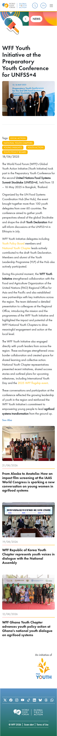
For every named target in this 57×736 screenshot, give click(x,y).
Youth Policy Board (13, 243)
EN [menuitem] (43, 5)
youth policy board (15, 152)
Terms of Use (42, 724)
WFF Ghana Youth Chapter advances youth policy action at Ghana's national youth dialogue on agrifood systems (27, 628)
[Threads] (46, 700)
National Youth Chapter (16, 248)
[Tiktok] (28, 700)
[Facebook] (11, 700)
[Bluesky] (40, 700)
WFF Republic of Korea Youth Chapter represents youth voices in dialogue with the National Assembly (28, 556)
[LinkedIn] (34, 700)
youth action (35, 147)
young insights (13, 147)
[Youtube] (23, 700)
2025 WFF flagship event (33, 383)
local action (18, 138)
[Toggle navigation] (51, 5)
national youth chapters (18, 142)
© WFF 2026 (15, 724)
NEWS (36, 19)
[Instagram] (17, 700)
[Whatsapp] (52, 700)
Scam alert (29, 724)
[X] (5, 700)
